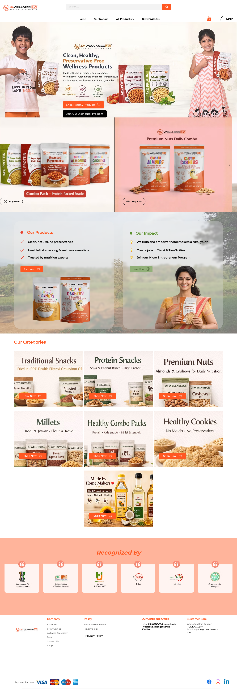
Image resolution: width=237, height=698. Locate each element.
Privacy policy (91, 628)
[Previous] (19, 70)
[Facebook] (209, 682)
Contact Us (53, 641)
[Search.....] (166, 7)
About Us (52, 624)
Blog (49, 637)
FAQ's (50, 645)
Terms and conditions (95, 624)
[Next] (229, 165)
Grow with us (54, 628)
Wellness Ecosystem (57, 633)
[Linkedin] (227, 682)
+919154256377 (195, 626)
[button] (209, 18)
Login (229, 18)
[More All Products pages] (133, 19)
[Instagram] (218, 682)
